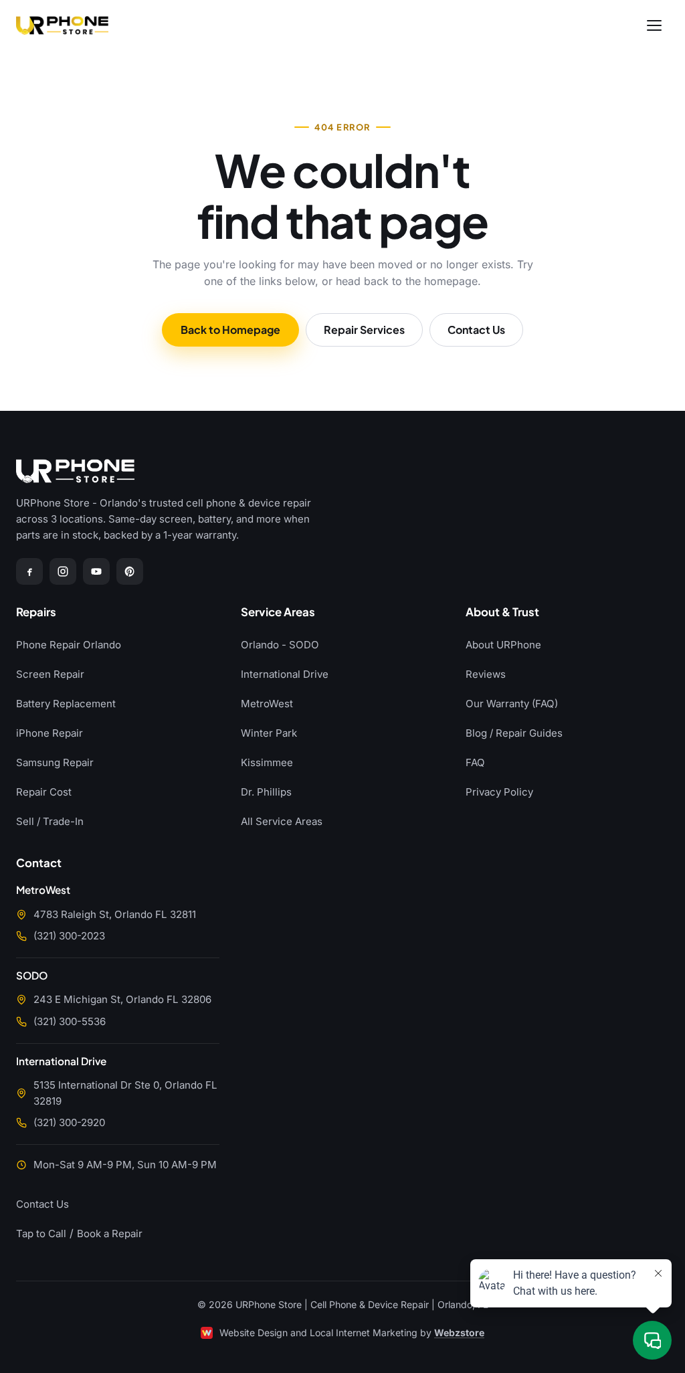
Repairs (36, 612)
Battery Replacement (66, 703)
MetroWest (267, 703)
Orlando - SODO (280, 644)
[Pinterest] (129, 571)
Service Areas (278, 612)
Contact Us (476, 330)
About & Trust (502, 612)
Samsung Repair (55, 762)
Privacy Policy (499, 792)
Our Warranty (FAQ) (512, 703)
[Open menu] (654, 25)
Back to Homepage (230, 330)
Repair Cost (44, 792)
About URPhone (503, 644)
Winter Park (269, 733)
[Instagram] (63, 571)
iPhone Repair (49, 733)
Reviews (486, 674)
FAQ (475, 762)
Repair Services (364, 330)
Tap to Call (41, 1233)
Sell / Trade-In (50, 821)
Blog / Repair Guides (514, 733)
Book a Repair (109, 1233)
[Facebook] (29, 571)
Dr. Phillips (266, 792)
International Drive (284, 674)
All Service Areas (281, 821)
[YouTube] (96, 571)
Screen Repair (50, 674)
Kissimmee (267, 762)
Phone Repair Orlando (68, 644)
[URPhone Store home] (62, 25)
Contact (39, 863)
